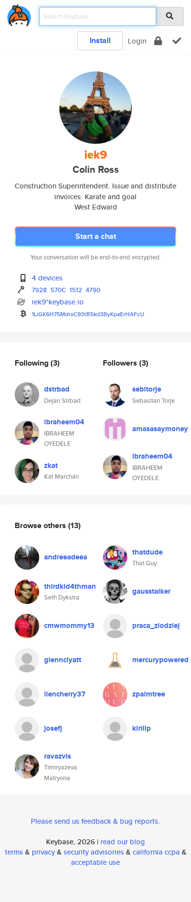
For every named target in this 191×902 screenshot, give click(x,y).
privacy (43, 852)
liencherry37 (64, 694)
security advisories (94, 852)
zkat (51, 465)
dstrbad (57, 389)
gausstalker (151, 591)
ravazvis (57, 756)
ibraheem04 (64, 421)
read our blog (122, 841)
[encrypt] (158, 41)
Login (137, 41)
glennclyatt (62, 659)
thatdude (147, 552)
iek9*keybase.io (58, 302)
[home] (19, 13)
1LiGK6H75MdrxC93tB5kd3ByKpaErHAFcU (88, 314)
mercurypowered (160, 659)
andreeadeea (65, 557)
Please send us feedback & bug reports (94, 821)
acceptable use (95, 862)
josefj (53, 728)
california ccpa (156, 852)
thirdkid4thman (70, 586)
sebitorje (146, 389)
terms (14, 852)
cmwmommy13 (69, 625)
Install (100, 40)
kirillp (141, 728)
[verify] (176, 41)
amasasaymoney (160, 428)
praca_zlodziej (156, 625)
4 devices (47, 278)
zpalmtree (148, 694)
